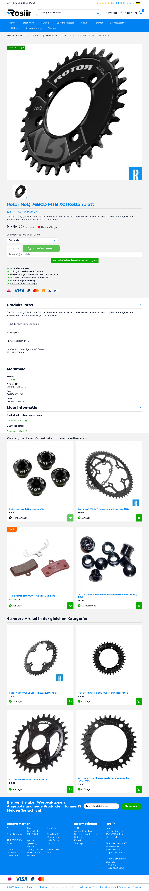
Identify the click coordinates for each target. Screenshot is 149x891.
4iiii (8, 828)
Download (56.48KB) (17, 431)
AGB (76, 828)
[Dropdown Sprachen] (139, 3)
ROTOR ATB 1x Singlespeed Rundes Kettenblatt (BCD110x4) (105, 779)
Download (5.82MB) (17, 420)
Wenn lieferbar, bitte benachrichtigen (75, 260)
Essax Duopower (15, 834)
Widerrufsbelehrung (84, 831)
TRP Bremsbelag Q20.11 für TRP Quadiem (32, 595)
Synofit (51, 843)
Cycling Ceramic (35, 849)
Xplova (30, 840)
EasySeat (52, 828)
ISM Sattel (32, 834)
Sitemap (78, 843)
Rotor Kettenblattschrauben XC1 (27, 509)
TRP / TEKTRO (14, 840)
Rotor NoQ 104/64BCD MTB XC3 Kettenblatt (33, 693)
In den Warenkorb (43, 248)
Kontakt (78, 840)
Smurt (10, 843)
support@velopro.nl (115, 852)
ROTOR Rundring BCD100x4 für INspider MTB (103, 693)
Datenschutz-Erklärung (130, 887)
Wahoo (10, 849)
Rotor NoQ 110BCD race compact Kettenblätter (104, 509)
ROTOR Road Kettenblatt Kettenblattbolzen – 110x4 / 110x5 (107, 595)
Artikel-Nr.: (12, 212)
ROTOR (11, 379)
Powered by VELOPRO (64, 887)
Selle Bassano (54, 840)
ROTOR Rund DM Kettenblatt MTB (28, 779)
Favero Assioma (55, 849)
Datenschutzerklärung (85, 834)
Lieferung (79, 837)
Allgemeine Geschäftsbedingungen (98, 887)
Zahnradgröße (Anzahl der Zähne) (24, 234)
